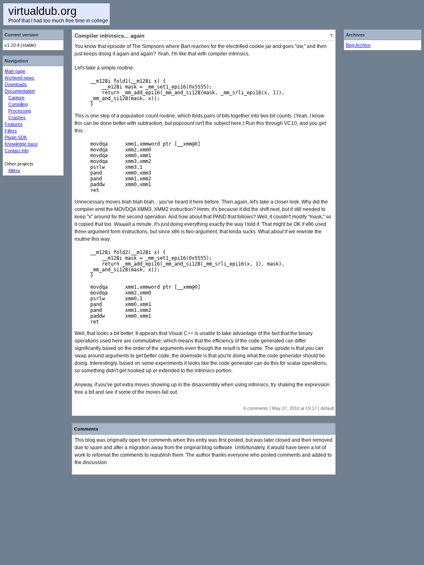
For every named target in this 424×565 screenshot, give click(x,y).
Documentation (20, 91)
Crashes (17, 117)
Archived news (19, 77)
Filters (11, 130)
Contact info (17, 150)
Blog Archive (358, 45)
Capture (16, 97)
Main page (15, 71)
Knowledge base (21, 143)
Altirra (14, 170)
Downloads (16, 84)
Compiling (18, 104)
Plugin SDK (16, 137)
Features (14, 124)
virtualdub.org (42, 11)
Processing (19, 110)
